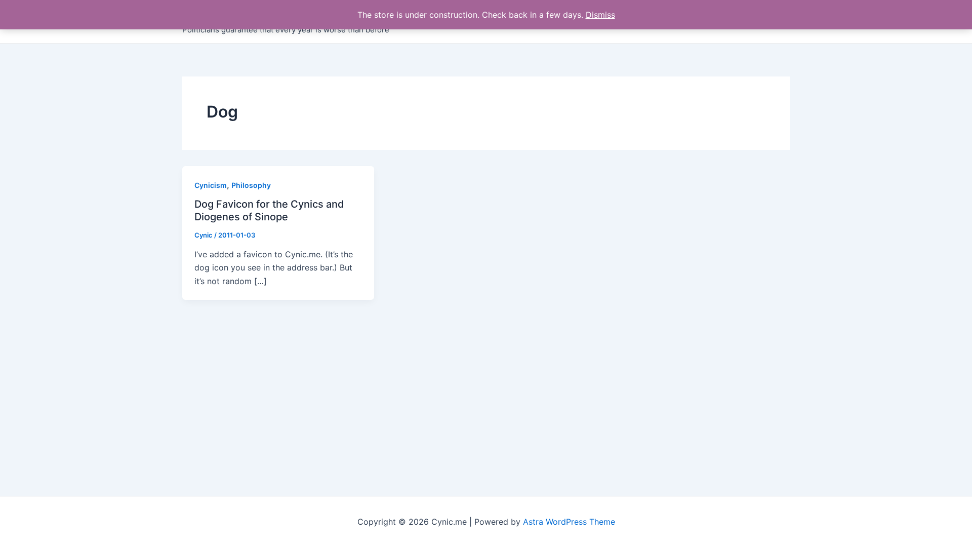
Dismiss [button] (600, 15)
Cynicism (210, 185)
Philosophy (251, 185)
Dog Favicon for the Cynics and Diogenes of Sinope (269, 210)
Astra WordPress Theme (569, 522)
